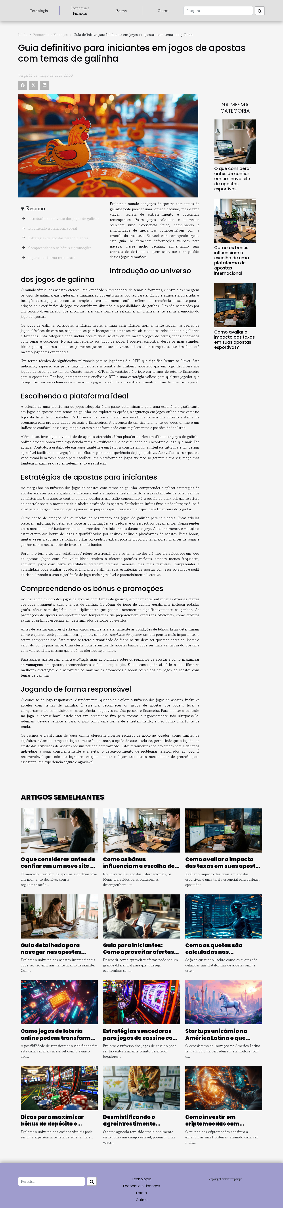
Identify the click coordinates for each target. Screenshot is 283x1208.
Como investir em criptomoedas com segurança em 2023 (213, 1123)
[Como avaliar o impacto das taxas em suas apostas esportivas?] (235, 304)
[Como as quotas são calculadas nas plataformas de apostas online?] (223, 915)
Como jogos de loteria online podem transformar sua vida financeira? (59, 1037)
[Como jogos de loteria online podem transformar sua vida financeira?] (59, 1001)
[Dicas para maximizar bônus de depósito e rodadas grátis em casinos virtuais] (59, 1087)
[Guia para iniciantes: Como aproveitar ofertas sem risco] (141, 915)
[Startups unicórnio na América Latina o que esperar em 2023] (223, 1001)
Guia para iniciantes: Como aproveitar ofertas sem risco (138, 952)
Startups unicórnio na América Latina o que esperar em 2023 (216, 1037)
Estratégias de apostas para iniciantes (58, 238)
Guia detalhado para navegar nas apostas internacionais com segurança (51, 955)
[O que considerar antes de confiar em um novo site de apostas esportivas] (235, 141)
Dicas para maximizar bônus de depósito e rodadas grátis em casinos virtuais (59, 1127)
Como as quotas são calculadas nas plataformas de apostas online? (219, 955)
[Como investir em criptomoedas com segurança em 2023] (223, 1087)
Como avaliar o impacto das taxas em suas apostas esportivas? (234, 339)
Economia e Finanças (80, 10)
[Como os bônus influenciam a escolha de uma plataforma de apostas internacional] (235, 220)
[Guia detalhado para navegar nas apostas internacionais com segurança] (59, 915)
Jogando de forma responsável (52, 257)
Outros (163, 10)
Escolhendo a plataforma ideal (52, 228)
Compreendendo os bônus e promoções (59, 247)
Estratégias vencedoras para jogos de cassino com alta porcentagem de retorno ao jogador (140, 1041)
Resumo (35, 208)
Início (22, 34)
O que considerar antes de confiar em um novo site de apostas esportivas (232, 179)
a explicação (115, 664)
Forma (121, 10)
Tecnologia (39, 10)
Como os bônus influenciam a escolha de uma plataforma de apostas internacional (231, 260)
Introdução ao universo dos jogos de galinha (63, 218)
